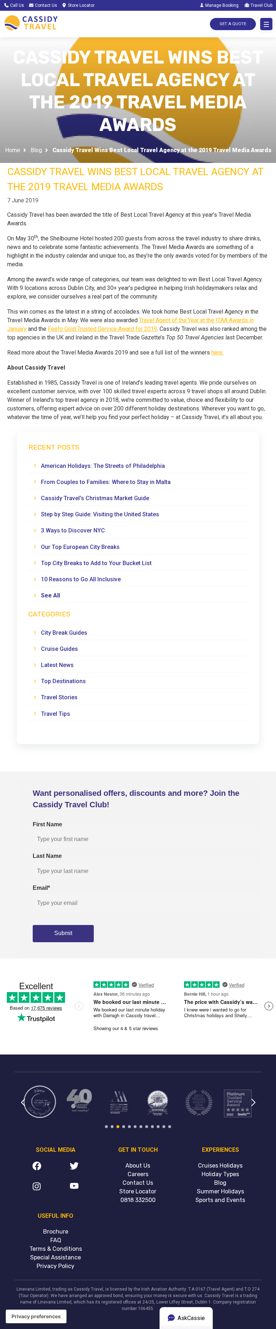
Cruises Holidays (220, 1165)
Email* (41, 888)
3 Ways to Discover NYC (73, 530)
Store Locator (81, 5)
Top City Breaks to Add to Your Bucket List (96, 563)
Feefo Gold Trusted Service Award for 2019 (102, 328)
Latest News (57, 665)
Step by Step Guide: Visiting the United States (100, 514)
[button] (23, 1107)
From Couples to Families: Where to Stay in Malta (106, 482)
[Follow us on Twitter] (74, 1167)
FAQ (55, 1240)
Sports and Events (220, 1200)
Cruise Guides (59, 648)
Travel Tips (55, 713)
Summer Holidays (220, 1191)
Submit (63, 933)
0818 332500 (138, 1200)
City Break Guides (64, 632)
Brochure (55, 1231)
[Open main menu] (266, 24)
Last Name (47, 856)
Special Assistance (55, 1257)
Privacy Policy (55, 1266)
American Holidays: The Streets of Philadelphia (103, 465)
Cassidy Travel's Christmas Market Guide (95, 498)
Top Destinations (63, 681)
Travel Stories (59, 697)
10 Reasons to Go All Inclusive (81, 579)
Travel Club (260, 5)
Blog (36, 150)
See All (50, 595)
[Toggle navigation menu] (266, 24)
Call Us (16, 5)
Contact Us (45, 5)
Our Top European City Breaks (80, 547)
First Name (47, 824)
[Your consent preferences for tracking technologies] (36, 1316)
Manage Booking (221, 5)
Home (12, 150)
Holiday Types (220, 1174)
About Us (137, 1165)
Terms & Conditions (55, 1248)
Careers (138, 1174)
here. (217, 352)
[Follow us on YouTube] (74, 1187)
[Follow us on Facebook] (37, 1167)
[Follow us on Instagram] (37, 1187)
